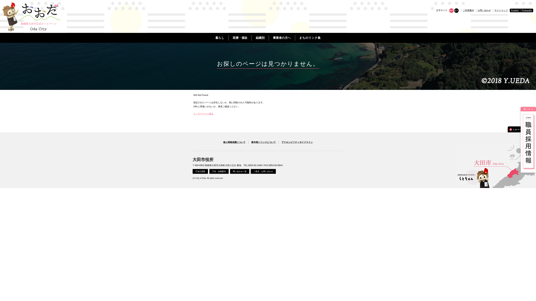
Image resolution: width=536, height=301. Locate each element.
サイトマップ (501, 10)
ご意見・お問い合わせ (263, 171)
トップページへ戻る (203, 114)
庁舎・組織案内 (219, 171)
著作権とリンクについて (263, 142)
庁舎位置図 (200, 171)
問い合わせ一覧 (240, 171)
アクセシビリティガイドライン (297, 142)
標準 (451, 10)
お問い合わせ (484, 10)
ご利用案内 (468, 10)
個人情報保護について (234, 142)
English (515, 10)
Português (527, 10)
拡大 (456, 10)
